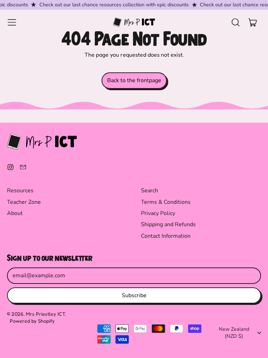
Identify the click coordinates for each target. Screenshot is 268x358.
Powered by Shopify (32, 321)
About (15, 213)
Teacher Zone (24, 202)
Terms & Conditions (166, 202)
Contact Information (166, 236)
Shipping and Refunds (168, 224)
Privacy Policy (158, 213)
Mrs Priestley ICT (45, 314)
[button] (235, 22)
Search (149, 190)
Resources (20, 190)
